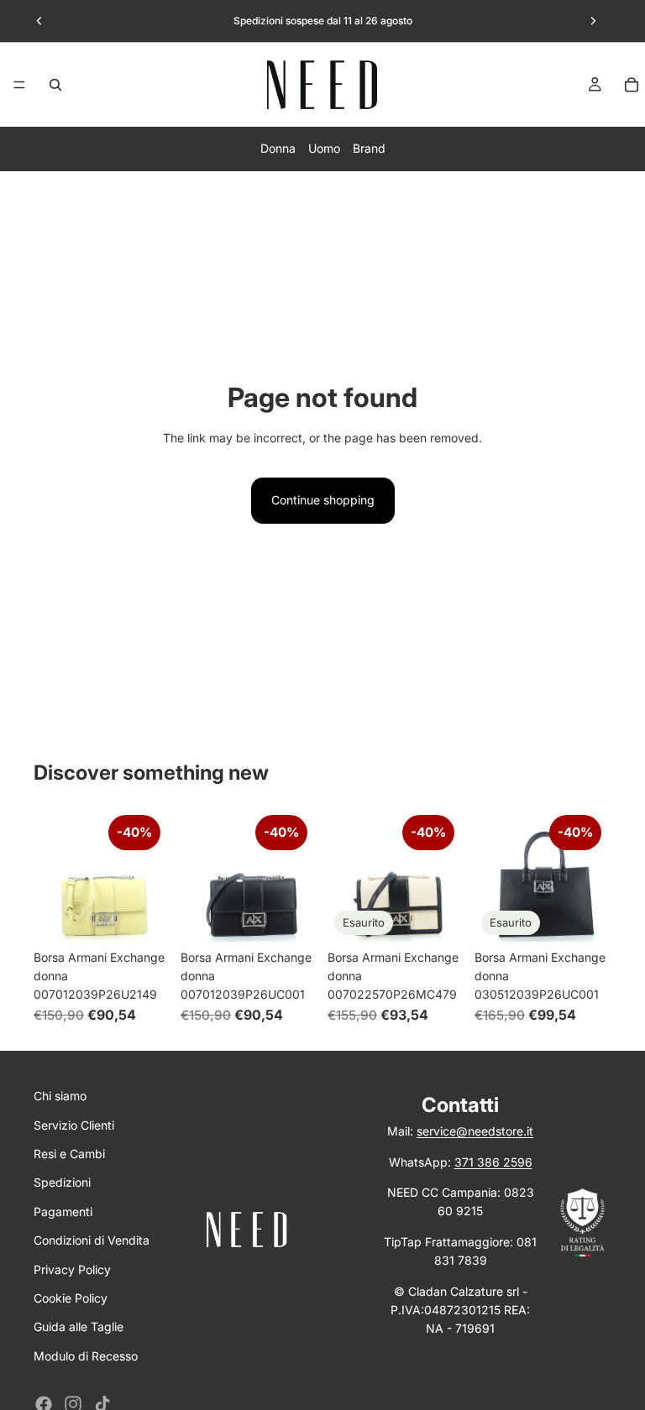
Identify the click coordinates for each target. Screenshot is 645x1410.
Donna (278, 148)
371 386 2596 (493, 1162)
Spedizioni (62, 1182)
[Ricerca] (55, 84)
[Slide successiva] (592, 21)
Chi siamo (60, 1096)
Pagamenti (63, 1211)
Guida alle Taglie (78, 1326)
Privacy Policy (72, 1269)
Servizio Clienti (74, 1125)
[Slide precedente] (39, 21)
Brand (369, 148)
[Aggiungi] (144, 916)
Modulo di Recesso (86, 1356)
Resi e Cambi (69, 1153)
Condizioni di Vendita (91, 1240)
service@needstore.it (475, 1131)
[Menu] (19, 84)
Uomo (324, 148)
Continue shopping (323, 500)
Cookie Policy (71, 1298)
